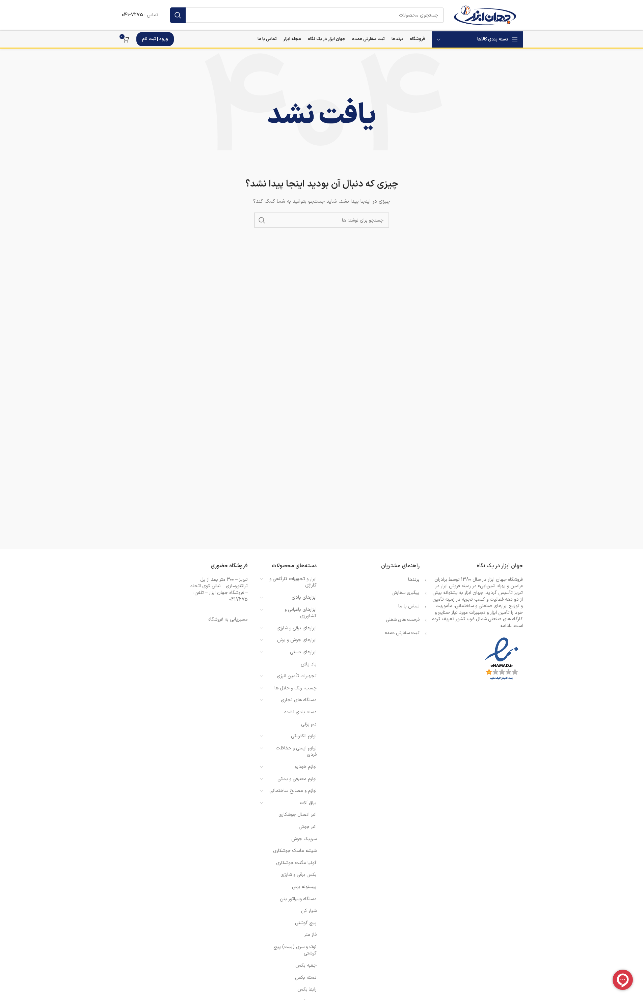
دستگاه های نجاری (299, 700)
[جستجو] (178, 15)
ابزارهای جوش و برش (297, 640)
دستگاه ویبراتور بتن (298, 899)
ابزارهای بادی (304, 597)
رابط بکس (307, 989)
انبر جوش (308, 826)
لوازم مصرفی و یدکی (297, 778)
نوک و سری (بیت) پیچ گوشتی (295, 950)
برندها (414, 579)
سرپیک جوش (304, 838)
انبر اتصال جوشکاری (297, 814)
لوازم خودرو (306, 766)
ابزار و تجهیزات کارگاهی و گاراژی (293, 582)
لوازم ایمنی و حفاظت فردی (296, 752)
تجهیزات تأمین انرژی (297, 676)
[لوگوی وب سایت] (485, 15)
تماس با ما (409, 606)
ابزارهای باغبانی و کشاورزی (301, 613)
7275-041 (132, 15)
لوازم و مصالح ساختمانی (293, 790)
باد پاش (309, 664)
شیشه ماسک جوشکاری (295, 850)
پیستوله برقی (304, 886)
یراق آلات (308, 802)
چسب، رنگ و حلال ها (295, 688)
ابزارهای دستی (303, 652)
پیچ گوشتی (306, 922)
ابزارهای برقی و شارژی (296, 628)
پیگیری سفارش (406, 592)
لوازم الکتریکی (304, 736)
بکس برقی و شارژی (298, 874)
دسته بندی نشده (300, 712)
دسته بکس (306, 977)
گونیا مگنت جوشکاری (296, 862)
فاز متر (310, 934)
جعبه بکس (306, 965)
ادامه (505, 625)
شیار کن (309, 910)
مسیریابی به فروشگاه (228, 619)
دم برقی (309, 724)
